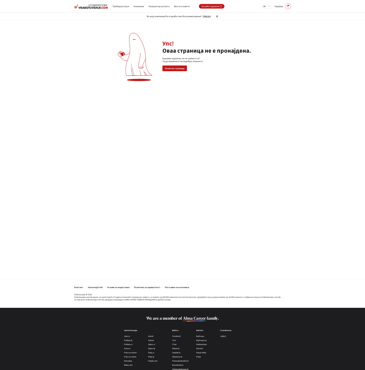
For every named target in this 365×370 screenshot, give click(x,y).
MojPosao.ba (201, 340)
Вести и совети (182, 6)
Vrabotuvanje (201, 344)
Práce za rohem (130, 357)
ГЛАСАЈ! (207, 16)
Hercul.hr (199, 348)
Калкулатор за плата (159, 6)
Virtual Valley (201, 352)
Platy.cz (151, 352)
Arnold (150, 336)
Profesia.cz (128, 344)
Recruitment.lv (177, 365)
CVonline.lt (176, 336)
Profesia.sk (128, 340)
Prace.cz (127, 348)
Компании (139, 6)
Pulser (198, 357)
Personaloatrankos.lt (180, 361)
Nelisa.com (128, 365)
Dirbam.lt (175, 348)
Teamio (151, 340)
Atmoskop (128, 361)
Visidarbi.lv (176, 352)
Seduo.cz (151, 344)
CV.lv (174, 340)
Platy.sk (151, 357)
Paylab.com (152, 361)
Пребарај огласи (120, 6)
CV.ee (174, 344)
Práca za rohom (130, 352)
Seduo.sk (151, 348)
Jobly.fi (223, 336)
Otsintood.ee (177, 357)
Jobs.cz (127, 336)
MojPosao (200, 336)
